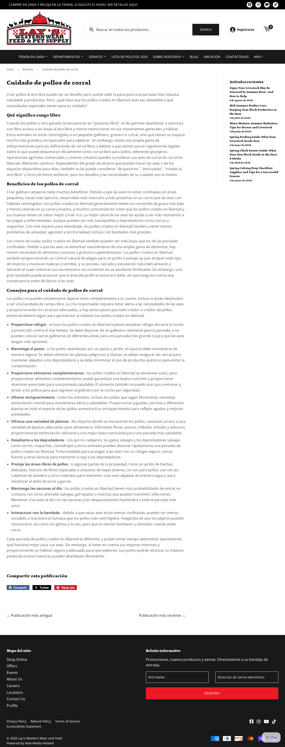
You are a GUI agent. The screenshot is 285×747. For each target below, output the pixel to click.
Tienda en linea (31, 57)
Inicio (10, 69)
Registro (212, 693)
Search (209, 29)
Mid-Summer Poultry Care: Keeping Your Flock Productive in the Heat (253, 109)
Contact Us (16, 698)
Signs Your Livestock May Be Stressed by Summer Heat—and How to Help (251, 92)
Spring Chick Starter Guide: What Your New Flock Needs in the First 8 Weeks (253, 154)
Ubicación (212, 57)
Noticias (27, 69)
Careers (13, 685)
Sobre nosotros (167, 57)
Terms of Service (67, 721)
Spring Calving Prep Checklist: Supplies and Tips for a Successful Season (254, 172)
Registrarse (245, 29)
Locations (15, 692)
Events (12, 672)
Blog (194, 57)
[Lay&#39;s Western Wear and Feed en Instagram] (259, 721)
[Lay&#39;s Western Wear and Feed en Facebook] (252, 721)
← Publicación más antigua (29, 615)
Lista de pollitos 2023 (130, 57)
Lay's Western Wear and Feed (40, 738)
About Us (14, 679)
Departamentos (67, 57)
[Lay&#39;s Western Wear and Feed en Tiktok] (274, 721)
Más (257, 57)
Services (96, 57)
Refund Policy (41, 721)
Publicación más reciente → (162, 615)
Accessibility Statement (24, 726)
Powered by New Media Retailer (30, 743)
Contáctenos (237, 57)
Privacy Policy (16, 721)
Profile (12, 705)
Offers (12, 665)
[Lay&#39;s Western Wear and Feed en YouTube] (266, 721)
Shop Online (17, 659)
